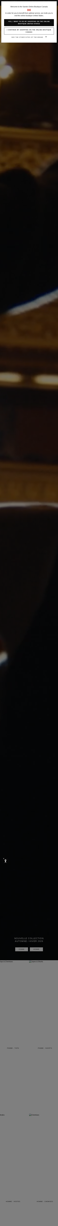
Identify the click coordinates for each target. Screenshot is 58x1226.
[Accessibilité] (5, 861)
